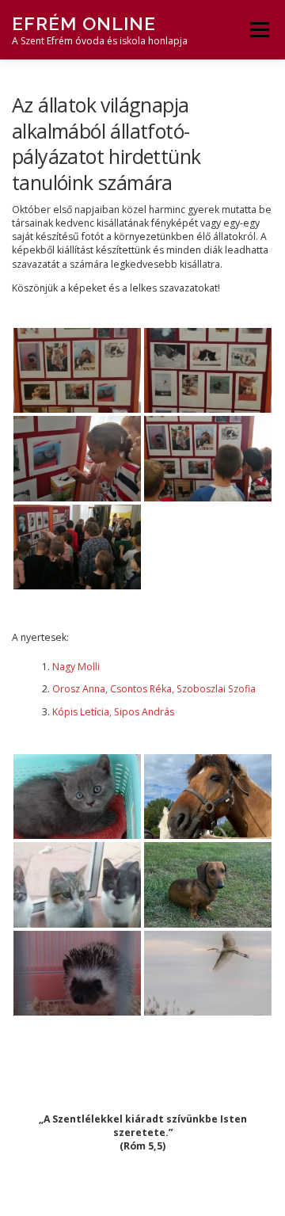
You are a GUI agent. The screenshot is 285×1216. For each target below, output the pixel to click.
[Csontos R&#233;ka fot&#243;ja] (208, 796)
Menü (258, 29)
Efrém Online (84, 23)
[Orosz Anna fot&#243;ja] (77, 884)
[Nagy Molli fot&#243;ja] (77, 796)
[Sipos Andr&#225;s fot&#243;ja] (208, 973)
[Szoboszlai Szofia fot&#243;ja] (208, 884)
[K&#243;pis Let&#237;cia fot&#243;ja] (77, 973)
